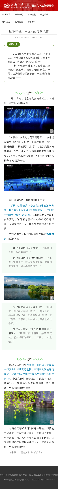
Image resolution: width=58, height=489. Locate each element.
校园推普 (19, 22)
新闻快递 (32, 14)
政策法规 (19, 14)
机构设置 (6, 14)
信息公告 (44, 14)
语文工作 (32, 22)
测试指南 (6, 22)
